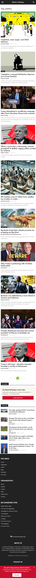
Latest (2, 467)
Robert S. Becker (5, 152)
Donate (3, 486)
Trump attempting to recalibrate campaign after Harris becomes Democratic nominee (18, 112)
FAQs (2, 491)
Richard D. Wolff (5, 43)
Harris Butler (12, 423)
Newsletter (4, 464)
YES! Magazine (5, 523)
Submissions (4, 494)
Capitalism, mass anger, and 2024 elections (15, 40)
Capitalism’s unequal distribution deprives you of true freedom (17, 75)
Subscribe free (18, 398)
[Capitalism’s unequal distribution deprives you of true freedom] (18, 62)
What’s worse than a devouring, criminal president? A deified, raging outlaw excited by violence (18, 148)
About (2, 484)
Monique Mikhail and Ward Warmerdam (11, 234)
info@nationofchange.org (21, 555)
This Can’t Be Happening (7, 508)
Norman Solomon (5, 299)
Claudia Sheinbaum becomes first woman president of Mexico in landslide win (17, 332)
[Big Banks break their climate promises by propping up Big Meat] (18, 218)
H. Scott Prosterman (14, 450)
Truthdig (3, 518)
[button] (33, 2)
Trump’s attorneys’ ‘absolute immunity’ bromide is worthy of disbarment (16, 365)
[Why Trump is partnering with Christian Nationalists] (18, 251)
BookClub (3, 472)
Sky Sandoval (12, 440)
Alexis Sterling (4, 115)
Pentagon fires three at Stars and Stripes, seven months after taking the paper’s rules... (22, 420)
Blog (2, 470)
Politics (3, 36)
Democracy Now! (5, 516)
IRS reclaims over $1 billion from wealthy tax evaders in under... (17, 198)
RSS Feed (3, 475)
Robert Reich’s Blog (6, 506)
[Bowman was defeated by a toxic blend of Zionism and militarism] (18, 284)
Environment (4, 227)
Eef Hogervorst (12, 432)
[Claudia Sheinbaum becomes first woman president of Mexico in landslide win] (18, 319)
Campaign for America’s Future (9, 511)
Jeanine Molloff (4, 368)
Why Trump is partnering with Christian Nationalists (16, 264)
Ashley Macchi (4, 335)
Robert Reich (4, 267)
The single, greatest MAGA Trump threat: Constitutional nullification (22, 411)
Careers (3, 489)
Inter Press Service (6, 521)
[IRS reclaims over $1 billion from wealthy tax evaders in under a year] (18, 177)
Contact (3, 496)
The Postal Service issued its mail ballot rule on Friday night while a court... (21, 437)
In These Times (5, 526)
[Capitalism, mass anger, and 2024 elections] (18, 24)
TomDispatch (4, 513)
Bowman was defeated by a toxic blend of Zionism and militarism (18, 296)
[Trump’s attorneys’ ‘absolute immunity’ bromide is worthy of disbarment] (18, 352)
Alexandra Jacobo (5, 201)
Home (2, 462)
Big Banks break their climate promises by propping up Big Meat (17, 231)
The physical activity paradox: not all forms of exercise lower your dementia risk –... (21, 429)
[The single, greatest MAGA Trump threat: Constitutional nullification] (4, 410)
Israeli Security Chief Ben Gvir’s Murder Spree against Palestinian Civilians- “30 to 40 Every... (21, 446)
